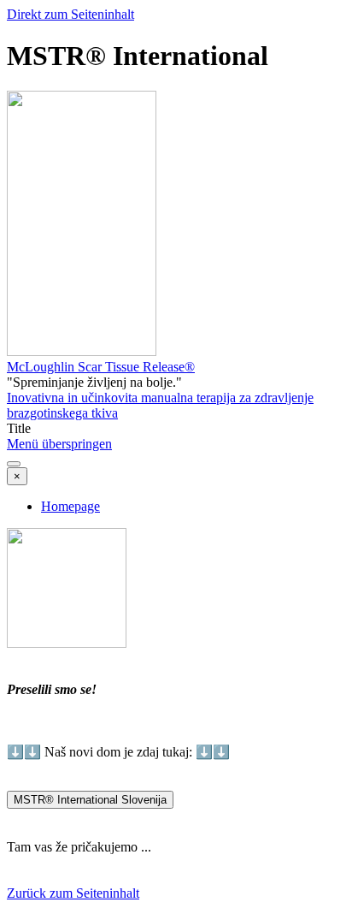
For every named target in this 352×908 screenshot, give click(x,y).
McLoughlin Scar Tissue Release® (101, 366)
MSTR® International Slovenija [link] (90, 799)
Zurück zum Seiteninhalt (73, 893)
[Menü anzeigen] (14, 463)
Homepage (70, 506)
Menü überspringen (59, 443)
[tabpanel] (176, 659)
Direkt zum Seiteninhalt (70, 14)
